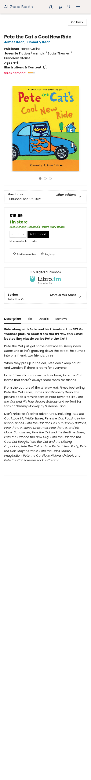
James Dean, (15, 42)
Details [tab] (44, 319)
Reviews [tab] (61, 319)
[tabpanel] (45, 401)
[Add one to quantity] (23, 234)
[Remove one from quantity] (12, 234)
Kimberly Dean (39, 42)
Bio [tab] (30, 319)
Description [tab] (12, 319)
